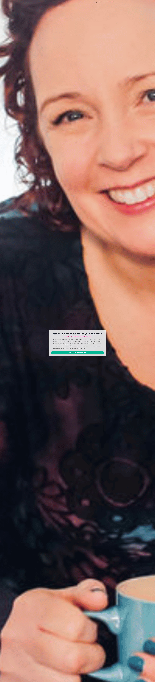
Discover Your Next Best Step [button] (77, 352)
